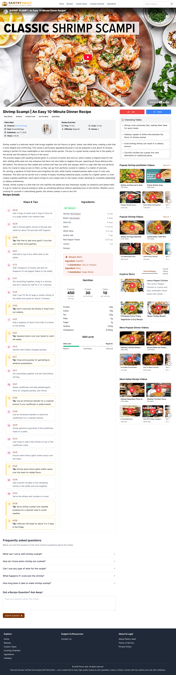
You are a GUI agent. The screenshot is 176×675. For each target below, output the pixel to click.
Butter (71, 218)
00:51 (15, 251)
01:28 (15, 292)
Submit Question (12, 615)
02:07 (15, 333)
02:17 (15, 370)
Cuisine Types (81, 4)
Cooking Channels (97, 4)
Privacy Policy (125, 646)
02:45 (15, 397)
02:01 (15, 319)
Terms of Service (126, 643)
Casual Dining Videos (165, 271)
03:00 (15, 411)
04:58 (15, 520)
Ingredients (111, 4)
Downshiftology (21, 126)
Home (61, 4)
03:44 (15, 479)
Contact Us (66, 639)
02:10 (15, 346)
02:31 (15, 384)
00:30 (15, 210)
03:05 (15, 425)
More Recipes (75, 214)
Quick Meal (56, 116)
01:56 (15, 305)
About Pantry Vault (127, 639)
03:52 (15, 493)
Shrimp (71, 214)
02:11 (15, 357)
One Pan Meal (43, 116)
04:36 (15, 503)
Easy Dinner (8, 116)
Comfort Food (30, 116)
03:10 (15, 438)
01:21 (15, 278)
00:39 (15, 223)
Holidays (8, 658)
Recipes (70, 4)
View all (166, 165)
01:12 (15, 264)
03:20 (15, 452)
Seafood (19, 116)
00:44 (15, 237)
